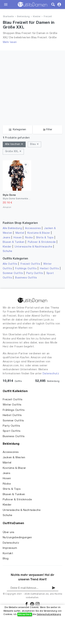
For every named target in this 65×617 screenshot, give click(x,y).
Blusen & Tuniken (14, 242)
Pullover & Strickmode (42, 242)
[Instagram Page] (38, 604)
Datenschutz (51, 374)
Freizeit (48, 17)
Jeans (6, 238)
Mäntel (20, 233)
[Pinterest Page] (32, 604)
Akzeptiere (24, 614)
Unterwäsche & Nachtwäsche (33, 247)
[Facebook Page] (27, 604)
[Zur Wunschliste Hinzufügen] (26, 164)
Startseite (8, 17)
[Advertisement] (32, 82)
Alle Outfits (10, 264)
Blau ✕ (34, 144)
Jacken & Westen (14, 457)
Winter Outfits (12, 405)
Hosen (18, 238)
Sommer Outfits (13, 273)
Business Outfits (26, 278)
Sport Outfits (11, 431)
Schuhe (7, 251)
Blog (6, 558)
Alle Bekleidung (12, 228)
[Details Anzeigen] (26, 171)
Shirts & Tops (44, 238)
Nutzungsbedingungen (17, 537)
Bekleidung (23, 17)
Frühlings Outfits (26, 269)
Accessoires (33, 228)
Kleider (37, 17)
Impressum (10, 548)
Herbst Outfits (49, 269)
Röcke (29, 238)
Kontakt (8, 553)
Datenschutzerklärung (49, 614)
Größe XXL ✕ (13, 151)
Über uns (8, 532)
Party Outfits (34, 273)
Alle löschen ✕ (14, 144)
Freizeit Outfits (30, 264)
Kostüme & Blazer (38, 233)
